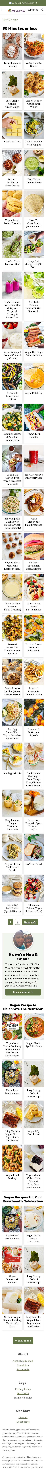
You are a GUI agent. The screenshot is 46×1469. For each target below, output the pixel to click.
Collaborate (23, 1421)
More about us (21, 992)
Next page (30, 921)
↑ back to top (23, 1340)
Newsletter (23, 1365)
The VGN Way (10, 19)
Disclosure (23, 1393)
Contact (23, 1417)
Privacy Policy (23, 1389)
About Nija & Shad (23, 1360)
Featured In (23, 1369)
